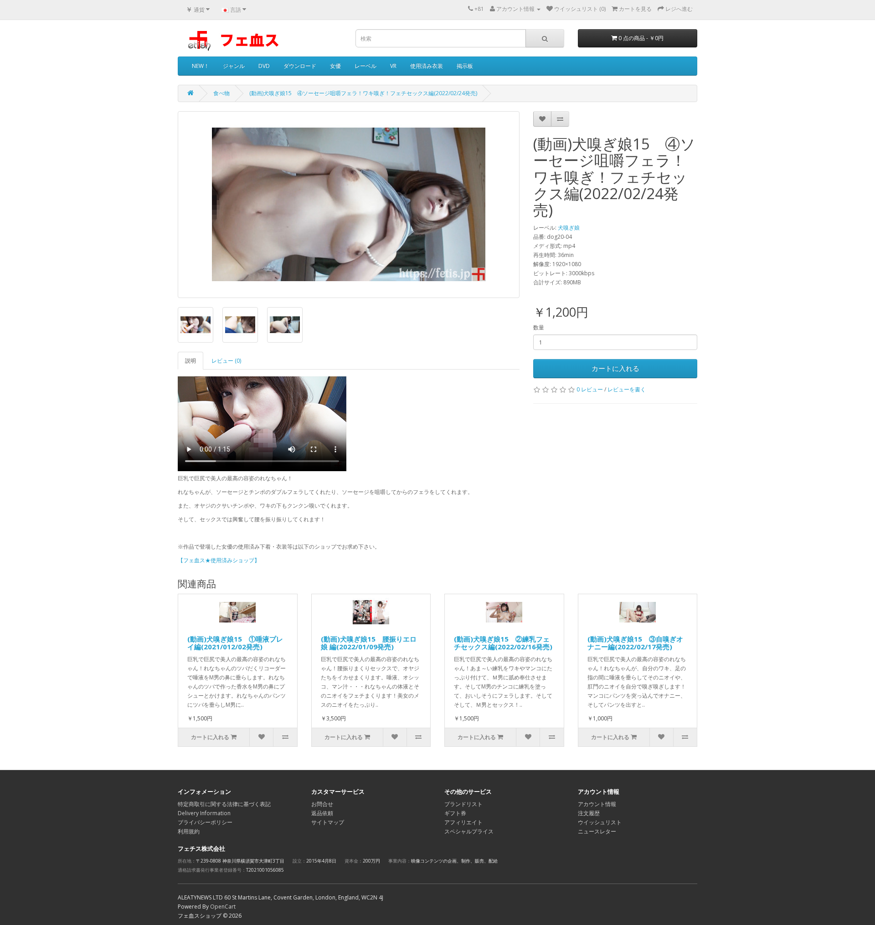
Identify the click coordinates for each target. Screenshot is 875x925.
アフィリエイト (463, 822)
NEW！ (200, 66)
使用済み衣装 (426, 66)
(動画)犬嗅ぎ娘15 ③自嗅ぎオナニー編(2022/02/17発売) (635, 642)
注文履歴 (589, 813)
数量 (538, 327)
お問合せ (322, 804)
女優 (335, 66)
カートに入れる (615, 368)
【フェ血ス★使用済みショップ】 (219, 560)
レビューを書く (626, 389)
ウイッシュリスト (600, 822)
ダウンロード (299, 66)
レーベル (365, 66)
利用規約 (189, 831)
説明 (190, 361)
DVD (264, 66)
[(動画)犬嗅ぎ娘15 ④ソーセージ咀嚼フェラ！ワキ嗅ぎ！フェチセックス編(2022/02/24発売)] (349, 204)
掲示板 (465, 66)
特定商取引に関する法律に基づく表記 (224, 804)
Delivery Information (204, 813)
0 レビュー (589, 389)
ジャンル (234, 66)
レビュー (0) (226, 361)
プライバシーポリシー (205, 822)
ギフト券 (455, 813)
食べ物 (221, 93)
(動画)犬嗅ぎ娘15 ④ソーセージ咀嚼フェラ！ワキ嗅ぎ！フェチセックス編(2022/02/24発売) (363, 93)
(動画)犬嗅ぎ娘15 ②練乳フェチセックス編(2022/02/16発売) (503, 642)
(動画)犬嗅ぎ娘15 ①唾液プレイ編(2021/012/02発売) (235, 642)
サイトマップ (327, 822)
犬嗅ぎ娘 (569, 227)
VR (393, 66)
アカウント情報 (597, 804)
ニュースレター (597, 831)
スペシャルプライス (469, 831)
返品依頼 (322, 813)
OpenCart (223, 906)
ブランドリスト (463, 804)
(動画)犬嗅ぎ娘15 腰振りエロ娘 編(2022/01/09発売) (369, 642)
